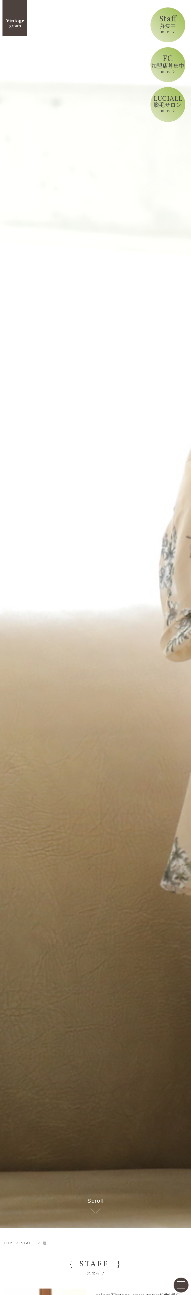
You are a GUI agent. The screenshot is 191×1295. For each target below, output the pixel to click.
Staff (168, 24)
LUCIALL (167, 104)
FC (167, 64)
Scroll (95, 1201)
